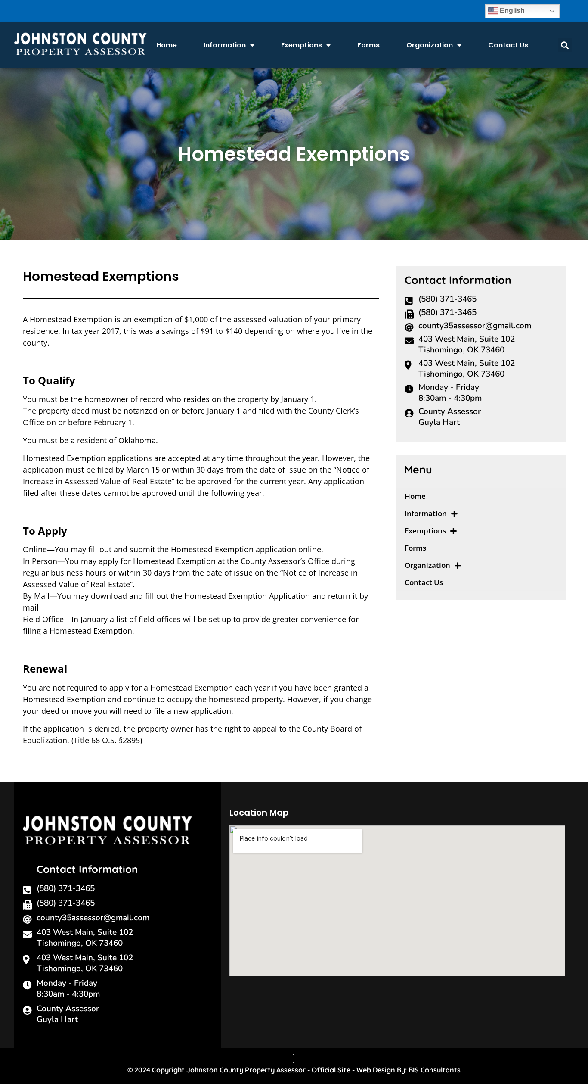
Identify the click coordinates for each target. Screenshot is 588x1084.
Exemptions (301, 45)
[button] (565, 45)
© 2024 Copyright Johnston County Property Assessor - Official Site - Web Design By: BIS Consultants (294, 1069)
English (511, 10)
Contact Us (508, 45)
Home (166, 45)
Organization (429, 45)
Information (225, 45)
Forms (368, 45)
